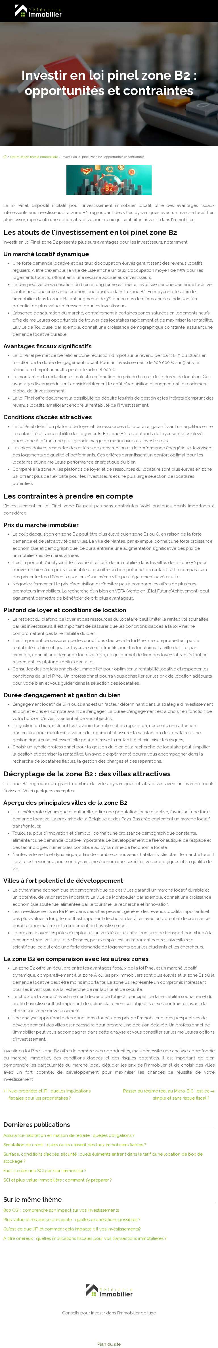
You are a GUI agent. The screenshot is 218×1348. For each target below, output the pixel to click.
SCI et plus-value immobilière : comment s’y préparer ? (57, 1180)
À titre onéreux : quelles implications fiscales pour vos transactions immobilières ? (85, 1238)
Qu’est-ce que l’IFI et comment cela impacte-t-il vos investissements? (72, 1229)
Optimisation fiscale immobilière (34, 157)
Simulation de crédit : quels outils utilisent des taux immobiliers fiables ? (74, 1144)
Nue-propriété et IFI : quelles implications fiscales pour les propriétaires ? (50, 1094)
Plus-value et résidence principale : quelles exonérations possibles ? (72, 1219)
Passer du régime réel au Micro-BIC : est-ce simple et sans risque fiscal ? (166, 1094)
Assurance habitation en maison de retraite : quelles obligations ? (69, 1135)
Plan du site (109, 1344)
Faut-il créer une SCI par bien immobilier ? (45, 1170)
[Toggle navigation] (197, 11)
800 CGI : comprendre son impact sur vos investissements (61, 1210)
